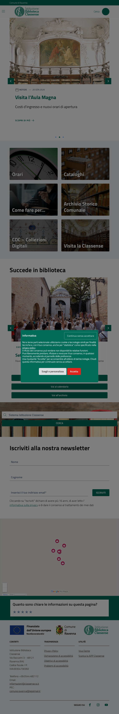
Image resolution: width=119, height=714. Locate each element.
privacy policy (28, 347)
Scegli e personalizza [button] (53, 371)
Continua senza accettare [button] (80, 336)
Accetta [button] (74, 371)
